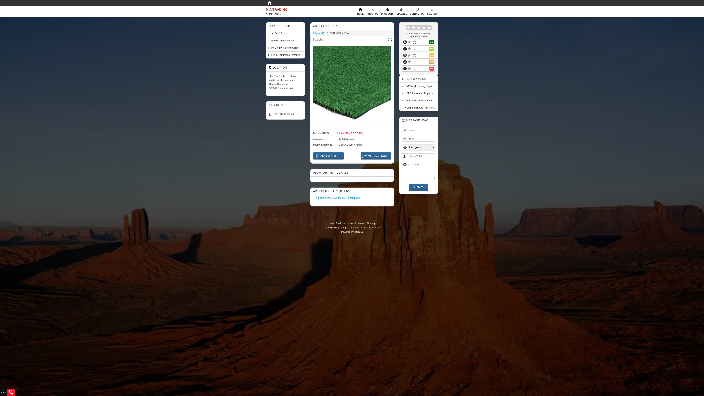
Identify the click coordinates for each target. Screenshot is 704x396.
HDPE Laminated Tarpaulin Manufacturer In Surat (421, 93)
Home (360, 14)
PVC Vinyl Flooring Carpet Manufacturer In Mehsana (421, 86)
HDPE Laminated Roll (282, 40)
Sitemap (371, 223)
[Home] (270, 3)
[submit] (390, 39)
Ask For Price (330, 155)
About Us (372, 14)
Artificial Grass (279, 33)
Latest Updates (356, 223)
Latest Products (337, 223)
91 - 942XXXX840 (284, 114)
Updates (402, 14)
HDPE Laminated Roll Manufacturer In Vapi (421, 107)
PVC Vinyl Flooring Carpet (285, 47)
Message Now (377, 155)
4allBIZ (358, 231)
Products (387, 14)
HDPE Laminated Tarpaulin (285, 55)
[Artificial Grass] (352, 85)
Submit (418, 187)
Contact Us (417, 14)
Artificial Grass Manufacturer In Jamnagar (421, 100)
